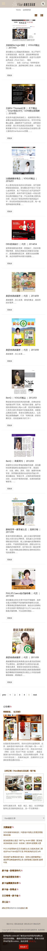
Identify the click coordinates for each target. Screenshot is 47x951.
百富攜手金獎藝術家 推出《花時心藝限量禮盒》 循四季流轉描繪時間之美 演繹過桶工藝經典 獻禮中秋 (23, 860)
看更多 (9, 75)
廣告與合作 (28, 924)
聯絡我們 (37, 924)
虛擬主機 (24, 908)
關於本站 (10, 924)
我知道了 (23, 947)
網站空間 (5, 908)
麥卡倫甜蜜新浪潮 (10, 877)
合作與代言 (27, 10)
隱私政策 (31, 941)
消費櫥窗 (7, 827)
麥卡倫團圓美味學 (10, 883)
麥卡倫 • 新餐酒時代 (11, 870)
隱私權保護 (19, 924)
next (35, 694)
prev (4, 694)
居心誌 (5, 902)
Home (18, 10)
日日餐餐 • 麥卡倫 (10, 896)
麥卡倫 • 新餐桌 (9, 889)
